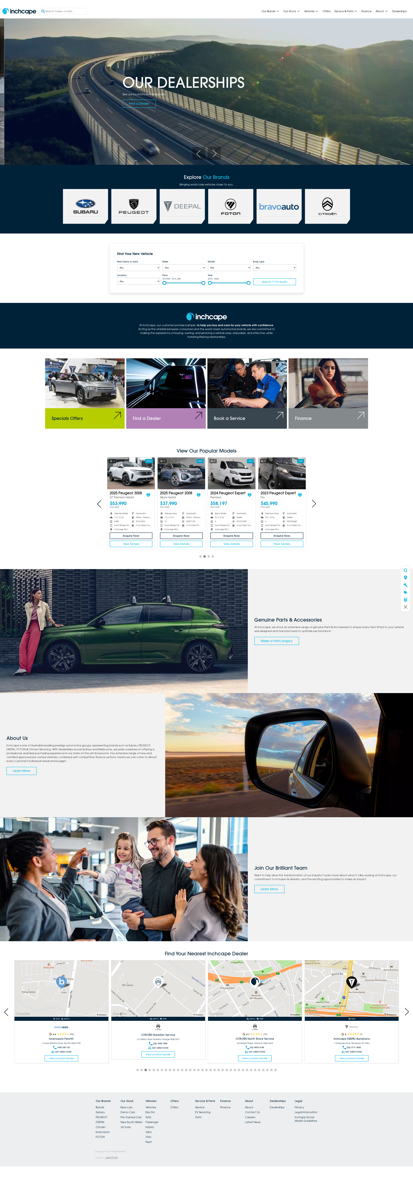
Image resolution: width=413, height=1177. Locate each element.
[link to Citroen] (327, 206)
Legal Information (306, 1112)
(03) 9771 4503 (353, 1047)
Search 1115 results (274, 281)
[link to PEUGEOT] (133, 206)
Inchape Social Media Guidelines (306, 1119)
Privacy (299, 1107)
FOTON (100, 1136)
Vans (148, 1132)
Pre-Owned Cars (131, 1117)
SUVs (148, 1117)
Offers (326, 11)
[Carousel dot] (200, 556)
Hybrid (150, 1127)
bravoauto (103, 1132)
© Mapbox (101, 1015)
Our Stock (289, 11)
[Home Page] (19, 11)
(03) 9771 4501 (257, 1047)
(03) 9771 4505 (160, 1047)
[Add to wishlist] (299, 495)
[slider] (164, 283)
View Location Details (61, 1058)
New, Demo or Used (127, 261)
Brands (100, 1107)
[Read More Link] (61, 988)
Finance (366, 11)
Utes (148, 1136)
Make (165, 261)
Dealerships (399, 11)
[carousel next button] (214, 153)
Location (121, 275)
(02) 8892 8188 (63, 1047)
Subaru (100, 1112)
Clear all (290, 254)
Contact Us (252, 1112)
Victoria (126, 1127)
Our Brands (268, 11)
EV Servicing (202, 1112)
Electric (150, 1112)
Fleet (149, 1142)
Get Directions (63, 1052)
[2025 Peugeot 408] (131, 473)
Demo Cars (128, 1112)
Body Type (258, 261)
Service (200, 1107)
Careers (250, 1117)
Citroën (100, 1127)
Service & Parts (343, 11)
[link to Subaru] (85, 206)
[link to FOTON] (230, 206)
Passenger (152, 1122)
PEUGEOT (101, 1117)
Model (211, 261)
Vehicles (309, 11)
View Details (282, 544)
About (380, 11)
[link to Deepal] (182, 206)
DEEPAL (100, 1122)
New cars (126, 1107)
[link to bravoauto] (279, 206)
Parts (198, 1117)
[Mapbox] (23, 1014)
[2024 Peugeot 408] (282, 473)
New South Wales (131, 1122)
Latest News (252, 1122)
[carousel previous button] (198, 153)
